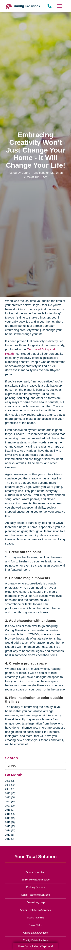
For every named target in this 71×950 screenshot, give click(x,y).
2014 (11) (10, 830)
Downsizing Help (35, 902)
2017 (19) (10, 818)
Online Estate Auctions (35, 932)
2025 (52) (10, 785)
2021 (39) (10, 801)
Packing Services (35, 887)
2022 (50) (10, 797)
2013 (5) (9, 834)
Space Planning (35, 917)
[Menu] (58, 6)
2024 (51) (10, 789)
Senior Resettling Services (35, 894)
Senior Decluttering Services (35, 910)
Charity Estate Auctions (35, 940)
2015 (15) (10, 826)
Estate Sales (35, 925)
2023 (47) (10, 793)
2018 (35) (10, 814)
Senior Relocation (35, 872)
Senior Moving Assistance (35, 879)
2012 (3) (9, 838)
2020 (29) (10, 805)
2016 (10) (10, 822)
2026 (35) (10, 780)
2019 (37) (10, 809)
